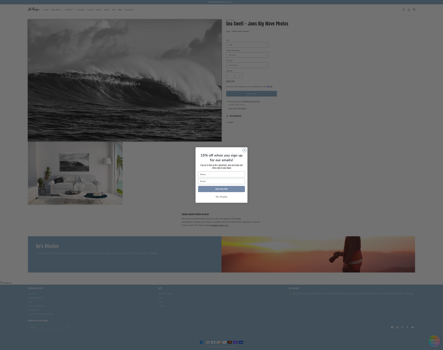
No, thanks (221, 196)
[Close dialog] (244, 150)
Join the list (221, 189)
